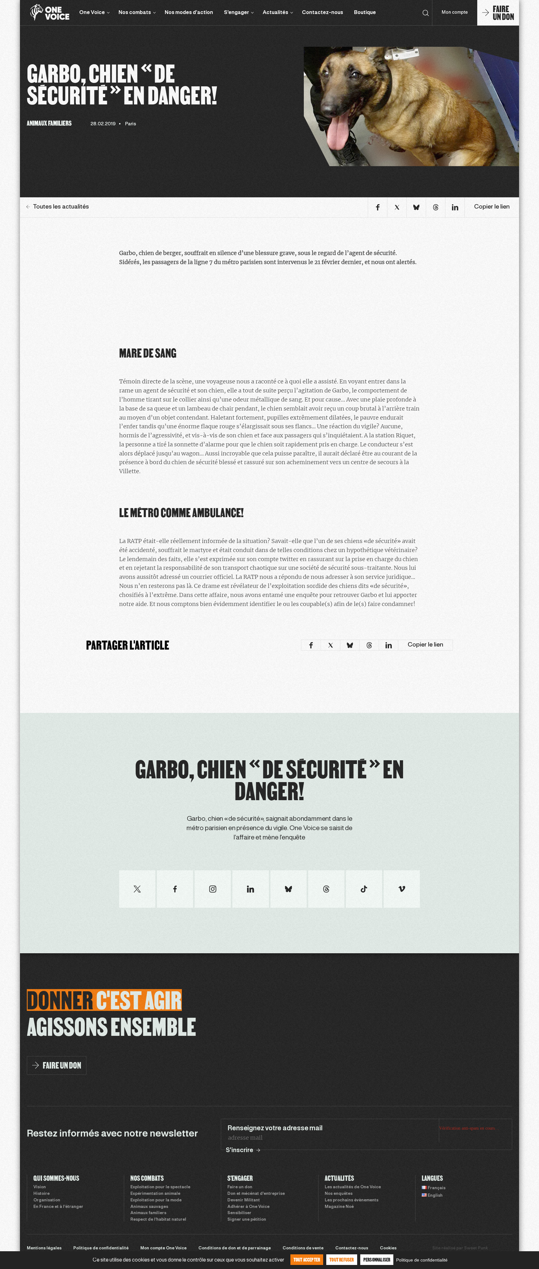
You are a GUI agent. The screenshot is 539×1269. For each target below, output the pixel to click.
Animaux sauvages (149, 1207)
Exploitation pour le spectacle (160, 1187)
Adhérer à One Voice (248, 1207)
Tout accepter (307, 1259)
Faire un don (239, 1187)
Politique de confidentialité (101, 1248)
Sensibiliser (239, 1213)
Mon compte (455, 13)
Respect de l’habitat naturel (158, 1220)
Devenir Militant (243, 1200)
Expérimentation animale (155, 1194)
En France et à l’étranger (58, 1207)
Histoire (41, 1194)
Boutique (365, 12)
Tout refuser (341, 1259)
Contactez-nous (322, 12)
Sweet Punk (476, 1248)
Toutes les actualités (61, 207)
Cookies (388, 1248)
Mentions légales (44, 1248)
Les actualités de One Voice (353, 1187)
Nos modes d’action (189, 12)
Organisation (46, 1200)
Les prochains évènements (351, 1200)
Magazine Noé (339, 1207)
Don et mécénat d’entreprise (256, 1194)
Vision (39, 1187)
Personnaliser (377, 1259)
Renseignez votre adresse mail (274, 1128)
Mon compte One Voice (163, 1248)
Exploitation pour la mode (156, 1200)
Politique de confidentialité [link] (422, 1259)
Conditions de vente (303, 1248)
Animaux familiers (148, 1213)
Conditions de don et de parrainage (234, 1248)
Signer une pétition (246, 1220)
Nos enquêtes (338, 1194)
